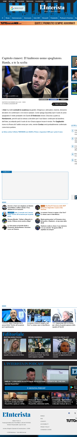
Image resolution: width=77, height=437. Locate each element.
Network (12, 1)
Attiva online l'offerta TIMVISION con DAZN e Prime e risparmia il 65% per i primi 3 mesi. (33, 132)
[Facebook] (69, 413)
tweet (62, 99)
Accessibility (45, 424)
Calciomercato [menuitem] (17, 18)
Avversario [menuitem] (27, 18)
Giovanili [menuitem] (45, 18)
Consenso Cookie (46, 429)
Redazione (20, 1)
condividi (53, 99)
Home (5, 1)
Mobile (43, 416)
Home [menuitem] (8, 18)
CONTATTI (48, 1)
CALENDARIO (39, 1)
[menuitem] (2, 18)
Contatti (43, 421)
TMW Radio (29, 1)
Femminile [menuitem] (54, 18)
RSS (42, 418)
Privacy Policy (45, 427)
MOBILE (55, 1)
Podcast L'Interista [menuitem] (66, 18)
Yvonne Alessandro (9, 103)
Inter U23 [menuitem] (37, 18)
